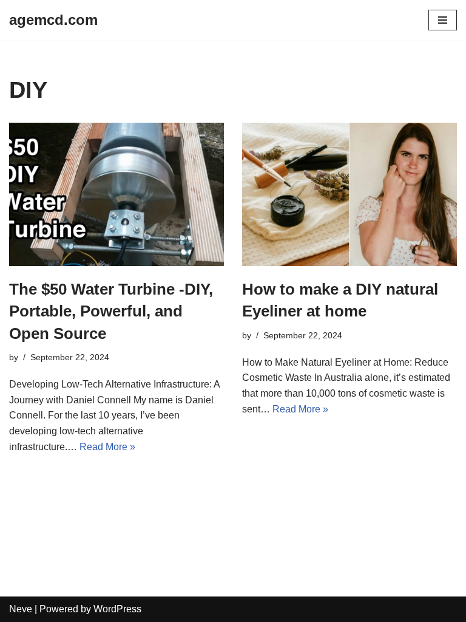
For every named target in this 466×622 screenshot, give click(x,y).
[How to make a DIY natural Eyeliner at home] (349, 194)
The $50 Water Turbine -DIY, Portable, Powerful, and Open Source (111, 311)
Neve (20, 609)
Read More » (107, 447)
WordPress (117, 609)
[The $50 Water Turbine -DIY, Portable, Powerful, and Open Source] (116, 194)
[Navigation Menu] (442, 20)
